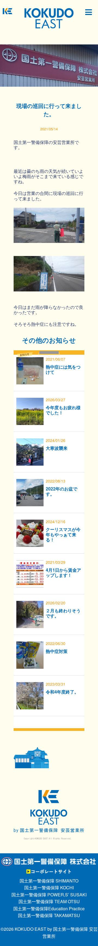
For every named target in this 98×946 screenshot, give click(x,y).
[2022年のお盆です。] (30, 482)
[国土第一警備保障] (49, 860)
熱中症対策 (57, 651)
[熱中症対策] (30, 645)
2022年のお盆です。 (61, 491)
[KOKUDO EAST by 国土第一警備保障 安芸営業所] (49, 17)
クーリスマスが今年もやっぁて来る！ (63, 534)
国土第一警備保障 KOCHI (49, 887)
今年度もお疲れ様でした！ (63, 410)
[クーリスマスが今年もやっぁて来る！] (30, 523)
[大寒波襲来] (30, 442)
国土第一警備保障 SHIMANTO (49, 881)
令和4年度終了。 (62, 692)
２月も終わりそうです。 (63, 613)
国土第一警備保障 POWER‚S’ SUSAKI (49, 894)
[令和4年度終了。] (30, 685)
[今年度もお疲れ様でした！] (30, 401)
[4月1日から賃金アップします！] (30, 564)
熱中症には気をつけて (63, 369)
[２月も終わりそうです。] (30, 604)
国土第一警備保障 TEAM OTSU (49, 901)
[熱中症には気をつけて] (30, 360)
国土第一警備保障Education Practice (49, 908)
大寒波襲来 (57, 448)
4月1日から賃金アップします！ (63, 572)
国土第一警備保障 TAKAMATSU (49, 915)
